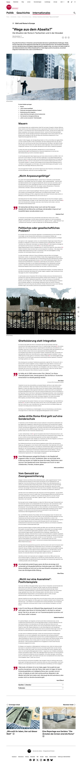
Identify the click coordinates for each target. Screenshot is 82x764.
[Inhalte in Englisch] (75, 2)
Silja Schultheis (17, 36)
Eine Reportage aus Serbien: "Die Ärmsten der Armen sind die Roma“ (58, 732)
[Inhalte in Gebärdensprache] (71, 2)
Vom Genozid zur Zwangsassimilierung (29, 116)
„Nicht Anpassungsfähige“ (26, 108)
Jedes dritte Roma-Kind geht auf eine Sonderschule (32, 114)
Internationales (13, 16)
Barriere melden (53, 756)
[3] (62, 200)
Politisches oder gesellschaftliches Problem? (31, 110)
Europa (19, 16)
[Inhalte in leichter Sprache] (68, 2)
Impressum (14, 756)
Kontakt (41, 756)
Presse (46, 756)
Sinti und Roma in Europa (26, 16)
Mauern (22, 106)
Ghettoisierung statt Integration (27, 112)
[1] (28, 151)
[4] (48, 244)
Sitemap (27, 756)
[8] (56, 346)
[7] (39, 261)
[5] (39, 245)
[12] (30, 541)
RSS (37, 756)
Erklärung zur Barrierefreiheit (64, 756)
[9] (49, 355)
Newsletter (32, 756)
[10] (23, 402)
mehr (62, 1)
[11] (33, 434)
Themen (7, 16)
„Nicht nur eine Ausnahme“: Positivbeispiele (30, 118)
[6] (62, 247)
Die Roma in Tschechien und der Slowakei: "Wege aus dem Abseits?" (46, 16)
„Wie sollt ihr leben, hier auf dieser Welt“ (21, 732)
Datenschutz (21, 756)
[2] (27, 160)
